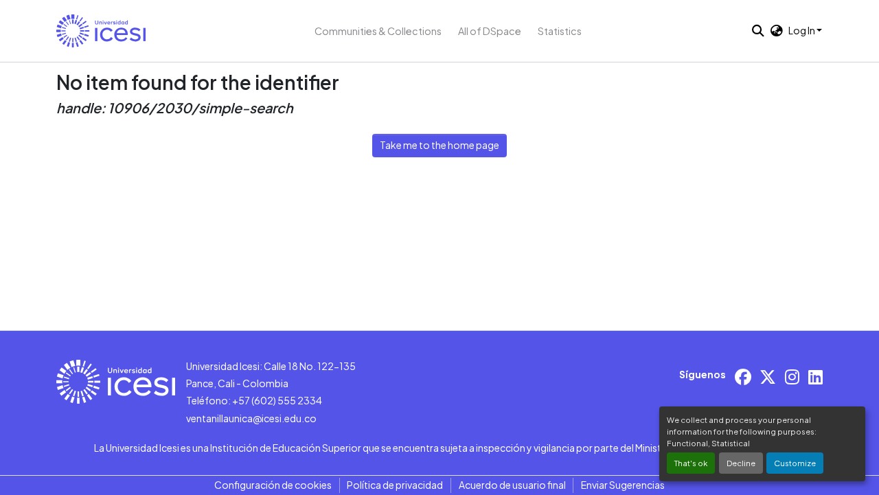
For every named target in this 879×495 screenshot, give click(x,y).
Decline (741, 463)
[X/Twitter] (768, 376)
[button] (101, 30)
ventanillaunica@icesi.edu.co (251, 418)
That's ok (690, 463)
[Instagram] (792, 376)
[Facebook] (743, 376)
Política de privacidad (395, 485)
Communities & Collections (378, 31)
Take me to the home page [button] (439, 145)
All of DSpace (489, 31)
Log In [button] (802, 30)
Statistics (560, 31)
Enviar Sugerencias (623, 485)
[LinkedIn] (815, 376)
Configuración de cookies (273, 485)
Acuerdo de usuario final (512, 485)
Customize (795, 463)
